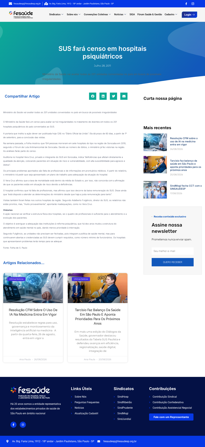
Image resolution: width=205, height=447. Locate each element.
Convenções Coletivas (96, 14)
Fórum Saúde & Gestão (149, 14)
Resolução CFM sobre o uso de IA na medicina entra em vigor (184, 141)
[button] (92, 96)
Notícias (118, 14)
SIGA (132, 14)
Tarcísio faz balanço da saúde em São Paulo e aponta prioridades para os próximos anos (185, 165)
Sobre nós (72, 14)
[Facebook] (186, 3)
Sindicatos (55, 14)
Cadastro (169, 14)
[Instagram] (192, 3)
